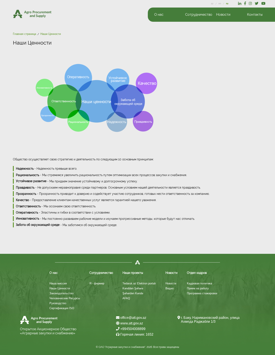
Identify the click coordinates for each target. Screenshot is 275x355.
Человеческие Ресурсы (64, 298)
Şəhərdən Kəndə (132, 293)
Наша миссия (58, 283)
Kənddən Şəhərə (132, 288)
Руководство (57, 303)
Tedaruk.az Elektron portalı (139, 283)
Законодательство (61, 293)
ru (227, 3)
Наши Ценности (59, 288)
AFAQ (126, 298)
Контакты (255, 14)
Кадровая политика (199, 283)
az (212, 3)
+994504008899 (132, 329)
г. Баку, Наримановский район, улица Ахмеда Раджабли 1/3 (210, 319)
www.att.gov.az (131, 323)
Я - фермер (96, 283)
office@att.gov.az (132, 317)
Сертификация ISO (61, 308)
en (220, 3)
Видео (169, 288)
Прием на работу (198, 288)
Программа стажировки (202, 293)
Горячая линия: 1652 (136, 334)
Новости (170, 283)
